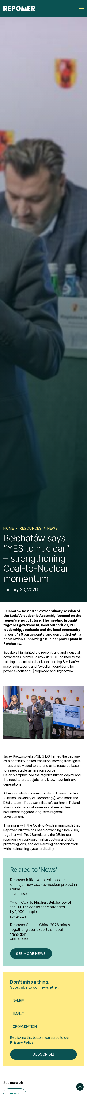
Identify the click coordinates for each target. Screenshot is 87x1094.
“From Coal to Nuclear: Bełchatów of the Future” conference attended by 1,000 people (40, 907)
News (52, 528)
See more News (31, 953)
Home (8, 528)
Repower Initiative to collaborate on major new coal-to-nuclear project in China (43, 884)
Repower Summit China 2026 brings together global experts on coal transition (40, 929)
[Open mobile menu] (81, 8)
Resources (31, 528)
